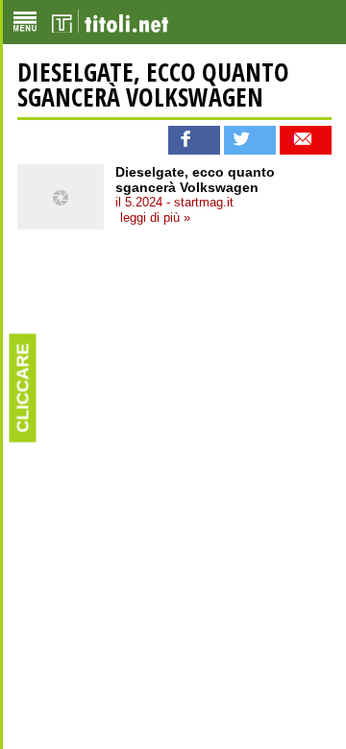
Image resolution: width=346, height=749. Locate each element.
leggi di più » (155, 217)
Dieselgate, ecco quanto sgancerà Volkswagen (153, 84)
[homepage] (110, 22)
